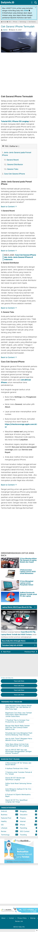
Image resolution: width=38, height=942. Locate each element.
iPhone (22, 825)
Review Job (19, 921)
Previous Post (30, 652)
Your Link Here (19, 681)
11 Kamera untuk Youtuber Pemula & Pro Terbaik (18, 773)
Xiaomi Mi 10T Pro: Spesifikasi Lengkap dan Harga (16, 801)
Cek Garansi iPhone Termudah (17, 26)
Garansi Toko (12, 169)
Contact (11, 918)
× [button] (35, 7)
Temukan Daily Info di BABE (12, 645)
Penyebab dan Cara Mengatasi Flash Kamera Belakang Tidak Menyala (18, 734)
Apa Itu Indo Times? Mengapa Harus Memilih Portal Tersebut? (18, 739)
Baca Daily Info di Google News (13, 641)
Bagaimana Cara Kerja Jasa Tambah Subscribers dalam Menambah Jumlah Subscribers (18, 714)
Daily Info (22, 927)
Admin (5, 30)
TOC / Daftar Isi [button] (11, 146)
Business (4, 815)
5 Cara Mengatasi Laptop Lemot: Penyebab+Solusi (26, 583)
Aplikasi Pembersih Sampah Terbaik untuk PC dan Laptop (28, 594)
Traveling (23, 835)
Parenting (23, 828)
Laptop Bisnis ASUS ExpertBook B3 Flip (17, 607)
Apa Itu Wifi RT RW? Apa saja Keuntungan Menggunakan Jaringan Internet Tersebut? (18, 751)
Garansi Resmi (13, 160)
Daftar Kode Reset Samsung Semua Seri (18, 784)
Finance (23, 818)
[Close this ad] (36, 930)
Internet (23, 821)
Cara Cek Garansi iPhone (14, 174)
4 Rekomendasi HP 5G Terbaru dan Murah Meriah (18, 764)
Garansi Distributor (15, 164)
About (3, 918)
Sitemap (32, 918)
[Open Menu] (32, 2)
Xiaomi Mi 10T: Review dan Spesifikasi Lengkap (15, 778)
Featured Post (6, 818)
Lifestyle (4, 828)
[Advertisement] (19, 73)
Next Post (6, 652)
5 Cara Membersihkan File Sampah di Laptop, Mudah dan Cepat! (28, 560)
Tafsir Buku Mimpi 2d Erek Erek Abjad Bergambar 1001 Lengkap (17, 745)
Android (4, 811)
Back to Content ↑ (9, 207)
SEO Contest (24, 831)
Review (3, 831)
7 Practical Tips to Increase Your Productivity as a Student (17, 721)
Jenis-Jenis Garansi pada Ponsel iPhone (16, 153)
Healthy (4, 821)
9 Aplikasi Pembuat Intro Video (16, 768)
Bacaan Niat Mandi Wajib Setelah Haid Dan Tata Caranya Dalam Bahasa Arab (17, 727)
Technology (5, 835)
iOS (2, 825)
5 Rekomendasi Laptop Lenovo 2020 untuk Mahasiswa (28, 571)
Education (23, 815)
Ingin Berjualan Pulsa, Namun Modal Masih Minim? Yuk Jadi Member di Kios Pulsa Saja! (18, 707)
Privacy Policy (22, 918)
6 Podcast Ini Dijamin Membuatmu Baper (18, 795)
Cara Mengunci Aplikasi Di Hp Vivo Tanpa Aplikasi (18, 790)
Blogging (23, 811)
